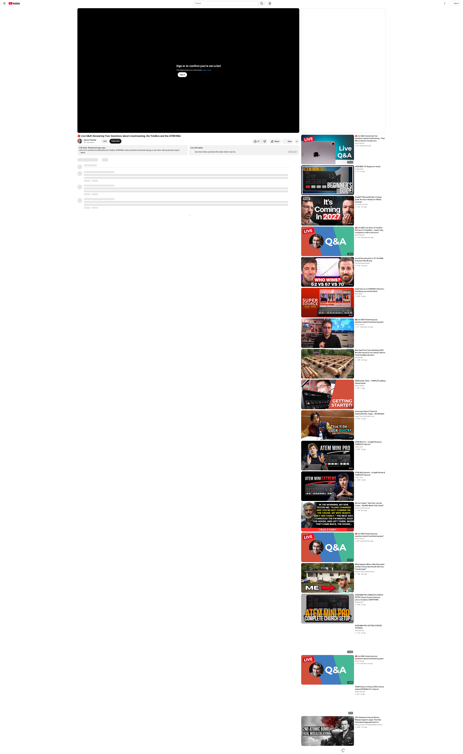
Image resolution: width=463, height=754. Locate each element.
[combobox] (226, 3)
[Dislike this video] (264, 141)
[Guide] (4, 3)
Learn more (206, 70)
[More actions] (296, 141)
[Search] (262, 3)
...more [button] (82, 153)
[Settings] (444, 3)
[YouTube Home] (14, 3)
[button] (244, 150)
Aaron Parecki (90, 140)
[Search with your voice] (269, 3)
